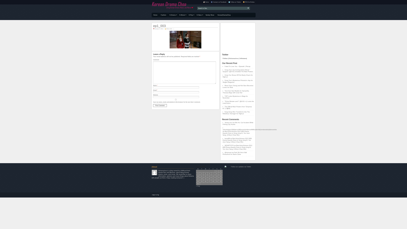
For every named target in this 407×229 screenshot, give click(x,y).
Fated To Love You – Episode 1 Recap (237, 66)
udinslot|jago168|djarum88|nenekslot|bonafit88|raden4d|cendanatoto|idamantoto (250, 129)
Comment (156, 60)
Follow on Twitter (236, 2)
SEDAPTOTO (229, 145)
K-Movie (181, 15)
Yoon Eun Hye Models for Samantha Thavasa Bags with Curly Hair (236, 92)
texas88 (227, 138)
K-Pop (190, 15)
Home (207, 2)
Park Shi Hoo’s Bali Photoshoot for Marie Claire (235, 153)
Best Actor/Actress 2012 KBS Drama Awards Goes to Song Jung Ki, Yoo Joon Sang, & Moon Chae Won (236, 133)
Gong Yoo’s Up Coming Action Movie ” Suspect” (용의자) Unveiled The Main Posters (238, 71)
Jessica (227, 122)
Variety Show (210, 15)
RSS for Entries (250, 2)
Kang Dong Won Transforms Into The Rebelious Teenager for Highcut (236, 112)
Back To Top (155, 194)
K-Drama (172, 15)
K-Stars (198, 15)
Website (155, 95)
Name (155, 85)
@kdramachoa (233, 58)
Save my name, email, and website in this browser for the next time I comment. (176, 102)
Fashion (163, 15)
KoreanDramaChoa (224, 15)
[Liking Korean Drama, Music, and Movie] (173, 5)
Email (155, 90)
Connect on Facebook (219, 2)
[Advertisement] (238, 37)
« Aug (198, 186)
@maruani (228, 152)
